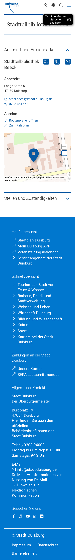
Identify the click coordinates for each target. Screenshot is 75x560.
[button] (37, 50)
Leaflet (8, 177)
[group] (37, 157)
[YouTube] (28, 516)
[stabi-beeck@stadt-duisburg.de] (68, 62)
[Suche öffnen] (61, 5)
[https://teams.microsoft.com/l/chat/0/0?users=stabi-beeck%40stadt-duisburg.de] (46, 62)
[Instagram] (21, 516)
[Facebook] (14, 516)
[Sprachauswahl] (53, 5)
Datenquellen (11, 180)
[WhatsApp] (35, 516)
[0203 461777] (57, 62)
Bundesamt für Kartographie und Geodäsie (37, 177)
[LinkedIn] (42, 516)
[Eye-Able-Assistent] (46, 5)
